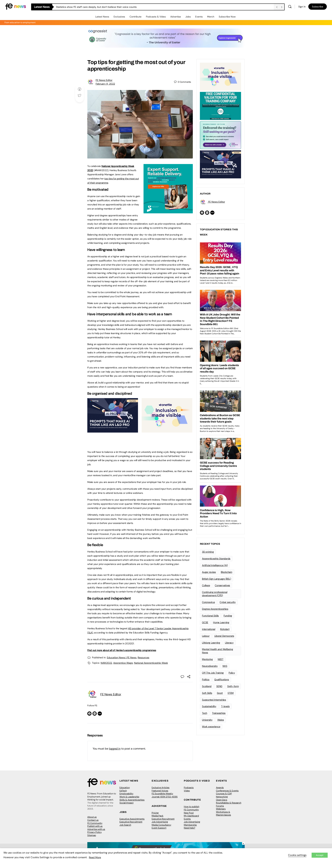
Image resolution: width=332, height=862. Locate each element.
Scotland (206, 686)
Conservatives (222, 585)
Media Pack (157, 815)
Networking (222, 796)
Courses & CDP (224, 793)
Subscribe (317, 6)
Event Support (159, 827)
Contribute (135, 16)
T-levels (225, 706)
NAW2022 (106, 662)
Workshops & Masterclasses (223, 813)
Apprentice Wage (123, 662)
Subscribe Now (227, 16)
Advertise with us (96, 829)
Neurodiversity (210, 666)
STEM (231, 693)
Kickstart (224, 629)
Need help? (189, 827)
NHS (225, 666)
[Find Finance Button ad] (220, 134)
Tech (204, 713)
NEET (220, 659)
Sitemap (91, 835)
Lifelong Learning (211, 642)
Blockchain (226, 572)
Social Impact (126, 802)
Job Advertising (160, 821)
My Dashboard (191, 815)
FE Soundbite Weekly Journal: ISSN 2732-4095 (165, 795)
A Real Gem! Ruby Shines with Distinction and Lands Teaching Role (93, 6)
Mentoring (207, 659)
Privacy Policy (94, 832)
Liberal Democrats (224, 635)
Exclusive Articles (160, 787)
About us (92, 816)
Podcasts (189, 787)
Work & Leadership (129, 796)
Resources (143, 657)
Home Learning (221, 622)
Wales (220, 719)
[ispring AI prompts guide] (112, 430)
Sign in (302, 6)
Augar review (209, 572)
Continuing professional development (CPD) (214, 594)
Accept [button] (319, 855)
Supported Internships (214, 699)
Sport (220, 693)
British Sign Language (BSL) (216, 578)
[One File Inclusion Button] (167, 430)
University (207, 719)
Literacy (229, 642)
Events (199, 16)
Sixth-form (233, 686)
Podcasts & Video (156, 16)
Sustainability (209, 706)
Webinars (221, 808)
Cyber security (228, 602)
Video (187, 790)
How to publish (191, 806)
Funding (228, 615)
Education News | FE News (121, 657)
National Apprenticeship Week (151, 662)
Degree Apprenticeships (215, 608)
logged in (115, 748)
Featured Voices (160, 790)
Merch (210, 16)
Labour (206, 635)
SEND (219, 686)
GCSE (205, 622)
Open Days (221, 799)
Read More (95, 857)
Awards (220, 787)
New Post (189, 812)
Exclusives (119, 16)
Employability (126, 793)
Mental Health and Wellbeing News (217, 651)
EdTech (123, 790)
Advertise (175, 16)
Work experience (211, 726)
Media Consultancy (161, 824)
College (206, 585)
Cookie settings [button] (297, 855)
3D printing (208, 551)
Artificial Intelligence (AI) (215, 565)
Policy (232, 672)
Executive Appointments (132, 818)
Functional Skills (210, 615)
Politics (205, 679)
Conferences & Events (227, 790)
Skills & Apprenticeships (132, 799)
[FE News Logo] (15, 6)
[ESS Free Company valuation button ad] (220, 105)
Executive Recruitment (130, 821)
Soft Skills (207, 693)
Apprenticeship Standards (216, 558)
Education (124, 787)
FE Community (94, 823)
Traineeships (218, 713)
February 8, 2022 (105, 83)
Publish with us (95, 826)
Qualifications (221, 679)
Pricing (155, 812)
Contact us (93, 820)
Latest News (102, 16)
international (208, 629)
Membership (190, 824)
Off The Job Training (213, 672)
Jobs (188, 16)
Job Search (125, 824)
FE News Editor (104, 80)
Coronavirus (208, 602)
